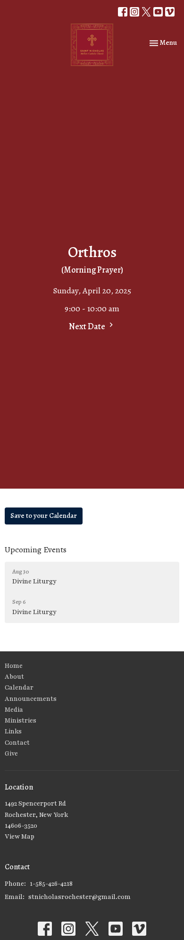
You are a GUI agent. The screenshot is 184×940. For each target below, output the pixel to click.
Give (11, 753)
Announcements (31, 699)
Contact (17, 743)
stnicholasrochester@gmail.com (79, 897)
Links (13, 731)
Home (14, 666)
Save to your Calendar (43, 515)
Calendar (19, 687)
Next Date (88, 326)
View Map (19, 836)
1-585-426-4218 (51, 884)
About (14, 677)
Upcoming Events (36, 549)
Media (14, 710)
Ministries (20, 720)
